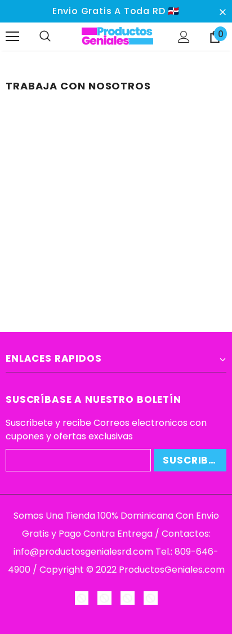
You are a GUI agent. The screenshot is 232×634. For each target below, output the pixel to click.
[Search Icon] (56, 36)
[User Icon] (184, 37)
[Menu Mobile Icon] (12, 36)
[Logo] (117, 36)
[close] (222, 11)
